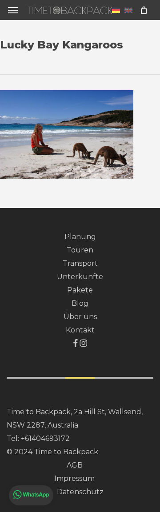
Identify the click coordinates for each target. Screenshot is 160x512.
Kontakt (80, 330)
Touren (80, 250)
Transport (80, 263)
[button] (13, 10)
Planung (80, 236)
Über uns (80, 316)
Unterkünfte (80, 276)
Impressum (74, 478)
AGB (75, 465)
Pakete (80, 290)
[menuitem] (116, 10)
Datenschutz (80, 492)
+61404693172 (45, 438)
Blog (80, 303)
